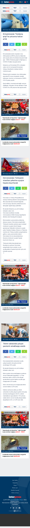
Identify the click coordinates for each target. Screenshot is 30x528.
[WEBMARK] (15, 511)
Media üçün (15, 487)
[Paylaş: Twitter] (12, 44)
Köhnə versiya (15, 492)
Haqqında (15, 482)
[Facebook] (10, 508)
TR (27, 2)
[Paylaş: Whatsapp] (18, 44)
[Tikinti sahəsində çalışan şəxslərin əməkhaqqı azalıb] (15, 331)
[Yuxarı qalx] (25, 523)
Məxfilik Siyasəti (15, 490)
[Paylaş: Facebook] (5, 44)
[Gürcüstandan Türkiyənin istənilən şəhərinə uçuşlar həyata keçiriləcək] (15, 165)
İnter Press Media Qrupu (17, 499)
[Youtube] (19, 508)
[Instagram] (16, 508)
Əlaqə (15, 485)
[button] (24, 44)
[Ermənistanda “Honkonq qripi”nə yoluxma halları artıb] (15, 21)
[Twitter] (13, 508)
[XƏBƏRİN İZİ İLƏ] (9, 2)
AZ (22, 2)
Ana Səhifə (15, 480)
